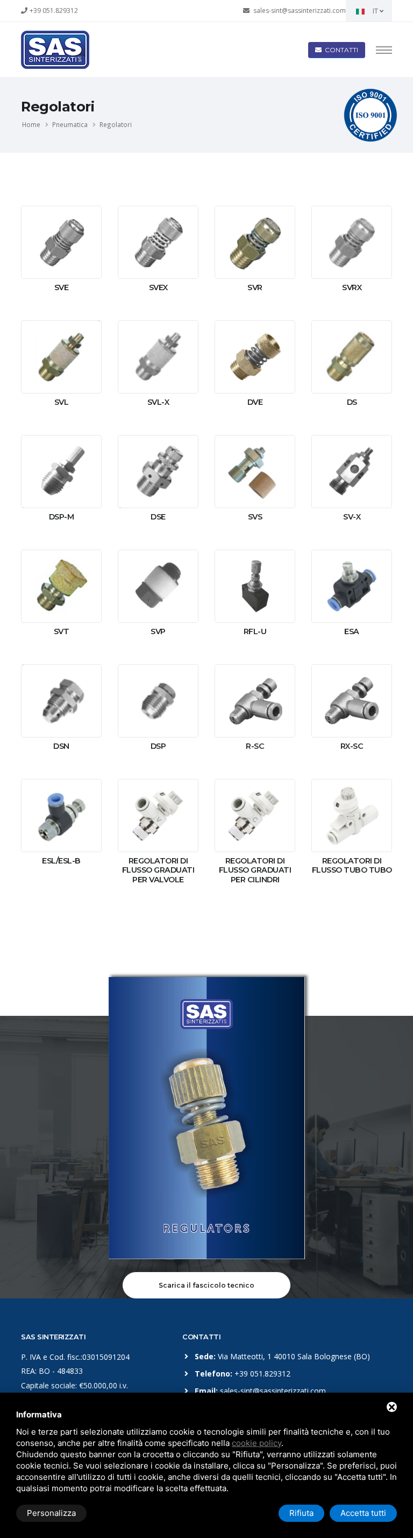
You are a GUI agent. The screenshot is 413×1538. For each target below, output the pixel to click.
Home (31, 124)
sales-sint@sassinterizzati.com (299, 10)
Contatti (340, 50)
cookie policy (256, 1443)
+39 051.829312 (54, 10)
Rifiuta (301, 1513)
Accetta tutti (363, 1513)
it (375, 11)
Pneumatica (70, 124)
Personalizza (51, 1513)
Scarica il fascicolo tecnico (206, 1285)
